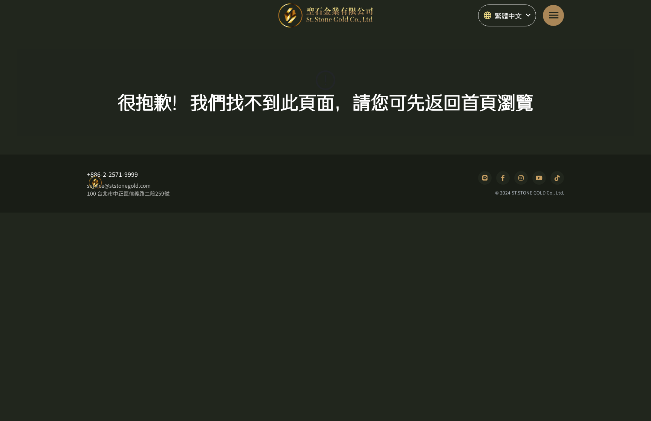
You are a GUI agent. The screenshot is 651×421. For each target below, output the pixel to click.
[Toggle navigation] (553, 15)
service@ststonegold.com (119, 185)
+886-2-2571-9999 (112, 174)
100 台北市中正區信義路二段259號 (128, 193)
